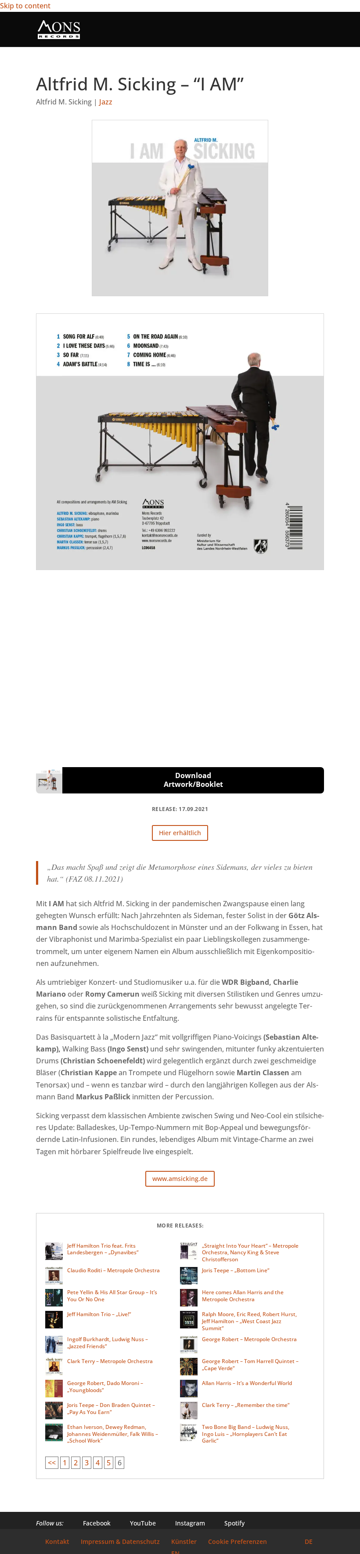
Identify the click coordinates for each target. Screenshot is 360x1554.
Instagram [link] (185, 1523)
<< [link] (52, 1463)
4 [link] (98, 1463)
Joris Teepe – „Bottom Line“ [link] (235, 1270)
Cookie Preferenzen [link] (237, 1541)
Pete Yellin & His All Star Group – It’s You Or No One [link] (112, 1295)
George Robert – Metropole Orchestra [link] (249, 1339)
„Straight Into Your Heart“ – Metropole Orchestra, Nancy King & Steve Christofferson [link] (250, 1252)
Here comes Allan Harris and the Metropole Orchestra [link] (243, 1295)
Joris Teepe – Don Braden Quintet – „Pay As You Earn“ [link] (111, 1408)
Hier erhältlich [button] (180, 833)
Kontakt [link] (57, 1541)
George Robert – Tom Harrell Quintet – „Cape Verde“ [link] (250, 1364)
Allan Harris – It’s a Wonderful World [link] (247, 1383)
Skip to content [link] (25, 6)
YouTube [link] (137, 1523)
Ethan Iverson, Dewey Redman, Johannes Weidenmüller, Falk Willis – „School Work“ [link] (112, 1433)
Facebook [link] (91, 1523)
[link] (59, 28)
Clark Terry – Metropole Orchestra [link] (110, 1361)
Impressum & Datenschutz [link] (120, 1541)
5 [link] (109, 1463)
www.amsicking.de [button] (180, 1178)
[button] (317, 34)
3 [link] (87, 1463)
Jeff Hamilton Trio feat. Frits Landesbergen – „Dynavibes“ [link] (102, 1249)
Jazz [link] (105, 102)
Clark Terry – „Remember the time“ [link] (245, 1405)
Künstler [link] (184, 1541)
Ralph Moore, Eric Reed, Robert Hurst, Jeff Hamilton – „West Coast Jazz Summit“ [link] (249, 1320)
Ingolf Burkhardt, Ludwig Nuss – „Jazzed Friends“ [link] (107, 1342)
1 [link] (65, 1463)
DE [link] (309, 1541)
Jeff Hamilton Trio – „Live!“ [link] (99, 1314)
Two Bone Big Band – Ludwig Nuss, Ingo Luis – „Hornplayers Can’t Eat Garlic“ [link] (245, 1433)
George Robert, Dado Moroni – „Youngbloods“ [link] (105, 1386)
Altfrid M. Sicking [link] (64, 102)
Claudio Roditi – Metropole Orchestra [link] (113, 1270)
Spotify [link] (229, 1523)
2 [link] (76, 1463)
